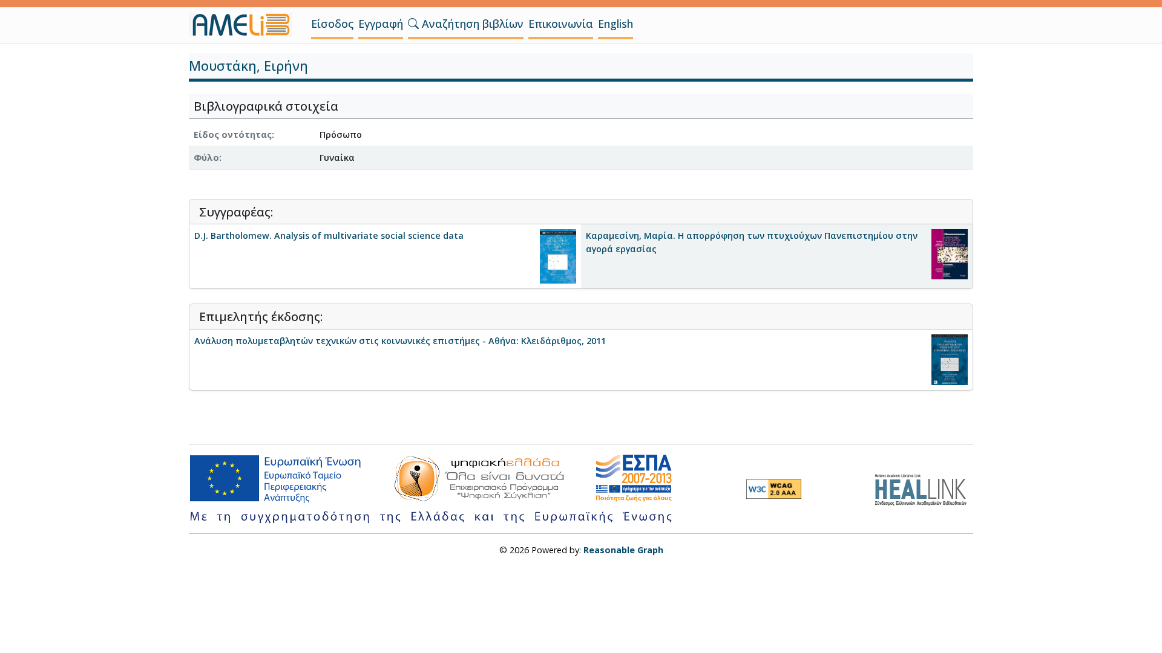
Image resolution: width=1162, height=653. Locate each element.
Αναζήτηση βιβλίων (471, 23)
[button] (413, 23)
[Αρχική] (245, 25)
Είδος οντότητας (233, 134)
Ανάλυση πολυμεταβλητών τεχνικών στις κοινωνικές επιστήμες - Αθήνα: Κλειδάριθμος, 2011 (400, 340)
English (615, 23)
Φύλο (206, 157)
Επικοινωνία (560, 23)
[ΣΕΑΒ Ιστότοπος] (924, 488)
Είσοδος (332, 23)
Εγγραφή (380, 23)
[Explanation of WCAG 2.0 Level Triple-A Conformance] (773, 489)
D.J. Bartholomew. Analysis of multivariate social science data (329, 235)
